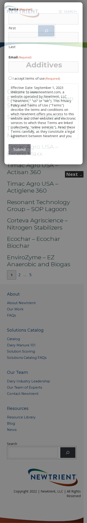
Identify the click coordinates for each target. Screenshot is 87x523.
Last (12, 46)
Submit (19, 149)
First (12, 28)
